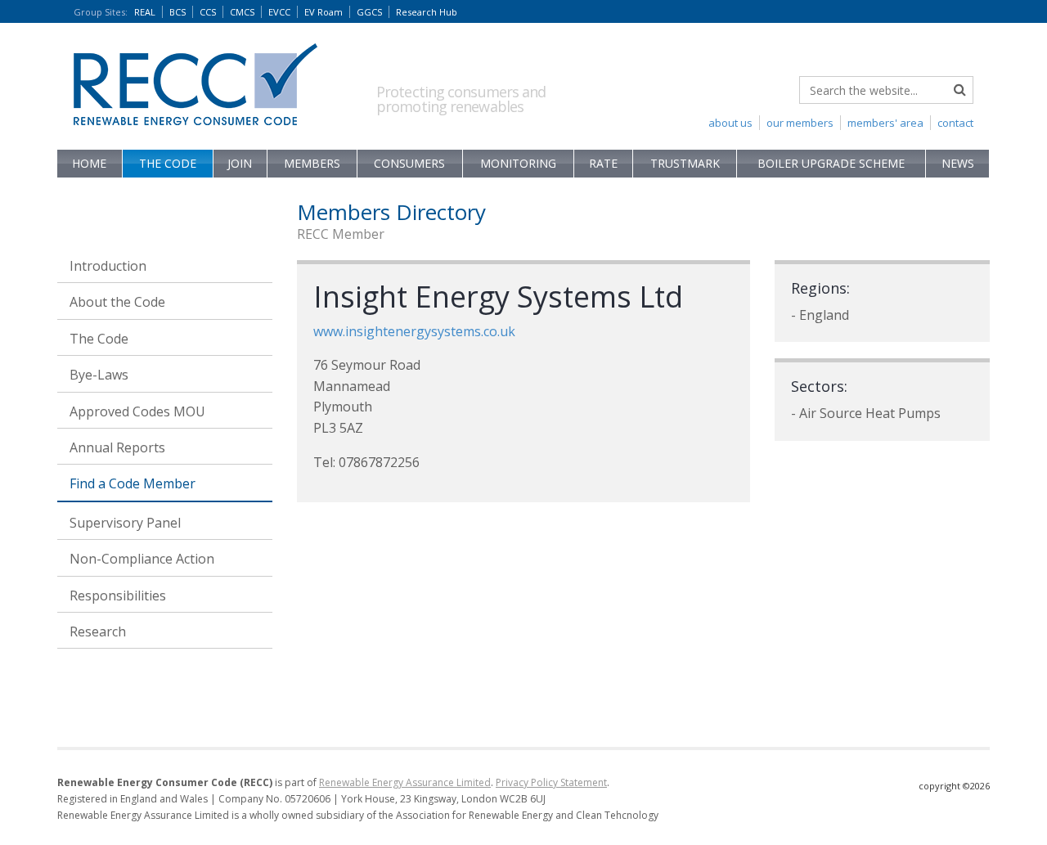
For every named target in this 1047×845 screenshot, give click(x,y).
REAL (144, 12)
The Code (167, 163)
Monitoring (518, 163)
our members (800, 122)
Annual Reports (117, 447)
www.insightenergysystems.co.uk (414, 331)
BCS (177, 12)
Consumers (409, 163)
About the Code (117, 302)
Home (89, 163)
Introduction (108, 266)
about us (730, 122)
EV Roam (323, 12)
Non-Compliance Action (142, 559)
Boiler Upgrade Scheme (831, 163)
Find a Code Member (132, 483)
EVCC (279, 12)
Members (312, 163)
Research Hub (426, 12)
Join (239, 163)
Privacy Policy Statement (551, 782)
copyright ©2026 (954, 786)
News (957, 163)
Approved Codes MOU (137, 411)
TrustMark (685, 163)
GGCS (369, 12)
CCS (208, 12)
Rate (603, 163)
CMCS (242, 12)
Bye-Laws (99, 375)
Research (98, 631)
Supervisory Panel (125, 523)
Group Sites (101, 12)
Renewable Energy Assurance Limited (405, 782)
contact (955, 122)
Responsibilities (118, 596)
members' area (885, 122)
